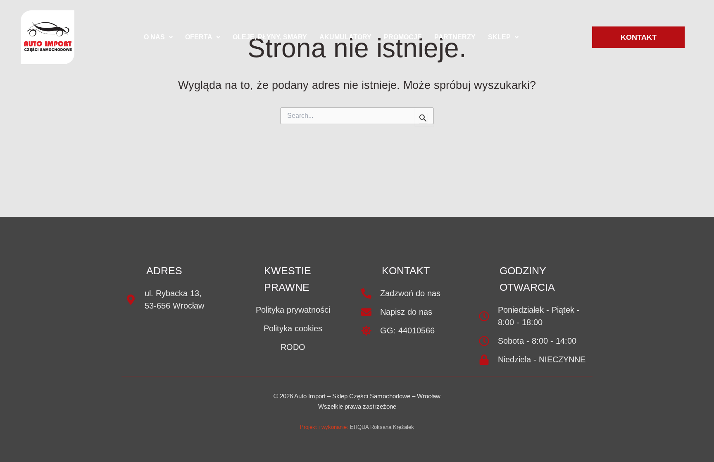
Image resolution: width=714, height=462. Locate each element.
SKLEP (499, 37)
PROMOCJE (403, 37)
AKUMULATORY (345, 37)
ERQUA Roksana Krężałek (382, 427)
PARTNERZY (455, 37)
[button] (158, 37)
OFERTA (198, 37)
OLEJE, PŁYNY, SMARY (270, 37)
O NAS (154, 37)
